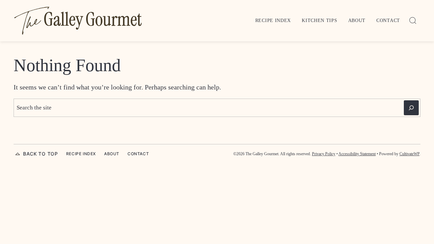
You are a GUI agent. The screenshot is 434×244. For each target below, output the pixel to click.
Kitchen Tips (319, 20)
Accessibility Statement (357, 153)
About (357, 20)
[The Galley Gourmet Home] (78, 21)
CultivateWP (409, 153)
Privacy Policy (323, 153)
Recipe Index (273, 20)
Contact (388, 20)
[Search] (413, 20)
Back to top (40, 154)
